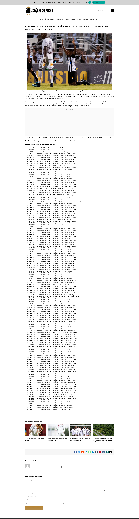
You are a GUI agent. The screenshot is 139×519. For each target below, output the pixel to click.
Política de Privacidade (98, 2)
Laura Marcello (31, 29)
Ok (89, 2)
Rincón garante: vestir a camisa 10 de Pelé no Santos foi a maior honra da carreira (57, 141)
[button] (96, 19)
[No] (137, 2)
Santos (29, 94)
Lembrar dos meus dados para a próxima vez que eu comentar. (46, 504)
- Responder (51, 464)
